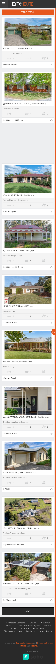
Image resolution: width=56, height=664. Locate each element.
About (13, 628)
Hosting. (34, 646)
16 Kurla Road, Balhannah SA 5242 (19, 48)
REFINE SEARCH (28, 12)
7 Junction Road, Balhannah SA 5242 (19, 473)
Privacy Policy (39, 628)
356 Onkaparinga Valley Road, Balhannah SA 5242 (26, 104)
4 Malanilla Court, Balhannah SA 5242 (21, 584)
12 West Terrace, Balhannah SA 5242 (20, 362)
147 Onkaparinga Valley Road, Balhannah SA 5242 (26, 417)
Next (28, 611)
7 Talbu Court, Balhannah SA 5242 (19, 195)
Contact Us (9, 626)
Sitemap (47, 626)
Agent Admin (46, 631)
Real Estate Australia (24, 643)
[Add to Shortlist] (51, 65)
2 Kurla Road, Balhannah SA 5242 (18, 306)
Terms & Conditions (13, 631)
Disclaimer (31, 631)
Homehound (28, 4)
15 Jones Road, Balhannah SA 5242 (18, 251)
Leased (32, 623)
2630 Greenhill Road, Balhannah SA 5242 (21, 528)
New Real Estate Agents (29, 626)
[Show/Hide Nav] (4, 4)
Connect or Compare (15, 623)
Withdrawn (45, 623)
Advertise (25, 628)
